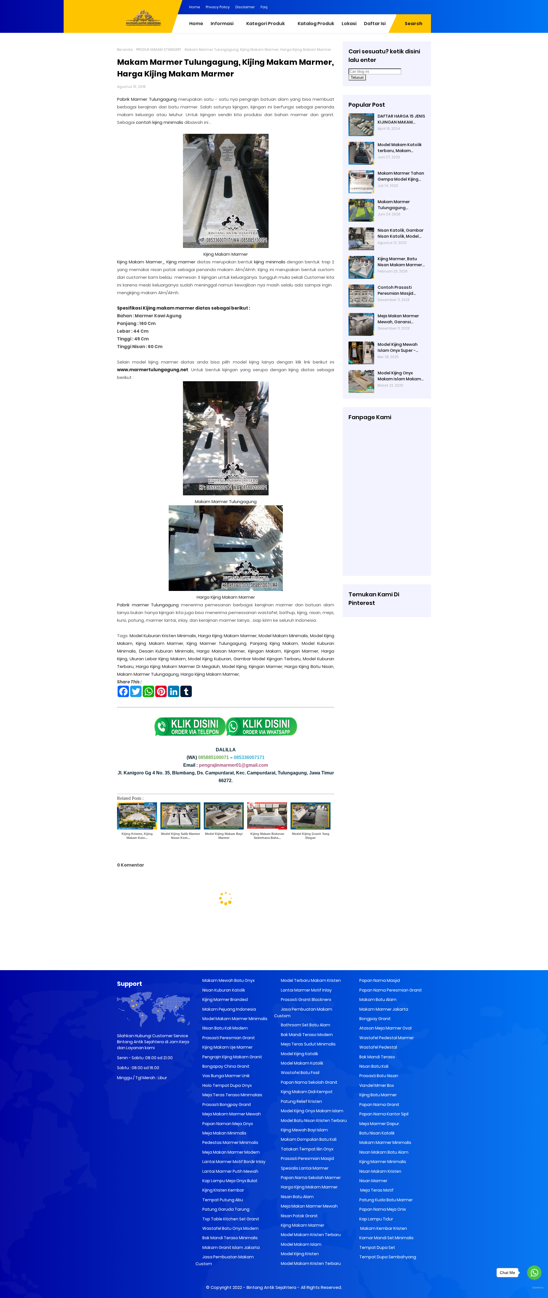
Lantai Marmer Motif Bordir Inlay (233, 1161)
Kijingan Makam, (265, 651)
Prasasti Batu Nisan (378, 1076)
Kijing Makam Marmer (226, 254)
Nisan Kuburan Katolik (223, 990)
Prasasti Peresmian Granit (228, 1038)
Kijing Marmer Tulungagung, (217, 643)
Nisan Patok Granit (299, 1216)
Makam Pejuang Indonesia (229, 1009)
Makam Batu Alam (377, 999)
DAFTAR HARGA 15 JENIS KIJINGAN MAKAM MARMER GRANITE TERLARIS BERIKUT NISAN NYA (401, 119)
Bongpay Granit (374, 1019)
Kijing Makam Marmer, (160, 643)
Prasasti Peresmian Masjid (307, 1158)
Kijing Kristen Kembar (223, 1190)
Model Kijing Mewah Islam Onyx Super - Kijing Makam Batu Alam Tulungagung (398, 348)
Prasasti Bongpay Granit (226, 1104)
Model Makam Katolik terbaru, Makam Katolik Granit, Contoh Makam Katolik (401, 148)
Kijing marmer (180, 262)
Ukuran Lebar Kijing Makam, (158, 659)
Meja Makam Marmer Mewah (231, 1114)
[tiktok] (426, 6)
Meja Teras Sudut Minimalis (308, 1044)
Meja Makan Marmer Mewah (309, 1206)
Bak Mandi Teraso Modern (306, 1034)
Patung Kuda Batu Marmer (385, 1200)
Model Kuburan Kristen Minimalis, (163, 636)
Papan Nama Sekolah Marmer (310, 1177)
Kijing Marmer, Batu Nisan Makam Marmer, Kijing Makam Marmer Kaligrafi (400, 262)
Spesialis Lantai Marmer (304, 1168)
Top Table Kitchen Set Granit (230, 1219)
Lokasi (349, 23)
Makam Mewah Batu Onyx (228, 980)
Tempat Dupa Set (376, 1247)
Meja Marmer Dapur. (379, 1124)
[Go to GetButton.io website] (534, 1288)
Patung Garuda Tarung (225, 1209)
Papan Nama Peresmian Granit (390, 990)
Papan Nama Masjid (379, 980)
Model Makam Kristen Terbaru (310, 1235)
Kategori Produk (265, 23)
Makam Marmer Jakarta (383, 1009)
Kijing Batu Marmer (377, 1095)
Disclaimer (245, 7)
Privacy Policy (218, 7)
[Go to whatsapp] (534, 1272)
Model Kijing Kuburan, (210, 659)
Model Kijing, (234, 666)
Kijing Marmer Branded (225, 999)
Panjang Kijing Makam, (274, 643)
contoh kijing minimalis (159, 122)
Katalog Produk (316, 23)
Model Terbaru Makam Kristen (310, 980)
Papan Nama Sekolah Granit (308, 1082)
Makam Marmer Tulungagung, (148, 674)
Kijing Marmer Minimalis (382, 1161)
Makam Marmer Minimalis (384, 1142)
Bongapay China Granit (225, 1066)
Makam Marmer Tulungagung (226, 501)
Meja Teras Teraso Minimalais (232, 1095)
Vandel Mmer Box (376, 1085)
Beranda (125, 49)
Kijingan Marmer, (301, 651)
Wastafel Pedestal (377, 1047)
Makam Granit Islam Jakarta (231, 1247)
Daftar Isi (375, 23)
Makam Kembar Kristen (382, 1228)
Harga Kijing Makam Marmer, (227, 636)
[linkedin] (392, 6)
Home (194, 7)
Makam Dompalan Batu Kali (308, 1139)
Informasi (222, 23)
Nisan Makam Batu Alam (383, 1152)
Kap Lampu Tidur (375, 1219)
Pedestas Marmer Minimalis (230, 1142)
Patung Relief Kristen (301, 1101)
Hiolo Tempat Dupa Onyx (227, 1085)
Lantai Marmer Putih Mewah (230, 1171)
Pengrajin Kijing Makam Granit (232, 1057)
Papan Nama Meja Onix (382, 1209)
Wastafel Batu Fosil (299, 1072)
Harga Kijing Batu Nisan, (309, 666)
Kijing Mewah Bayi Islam (304, 1130)
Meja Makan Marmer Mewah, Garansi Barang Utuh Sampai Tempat (399, 319)
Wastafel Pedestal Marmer (386, 1038)
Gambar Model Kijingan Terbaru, (267, 659)
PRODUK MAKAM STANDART (158, 49)
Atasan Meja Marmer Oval (385, 1028)
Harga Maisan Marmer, (221, 651)
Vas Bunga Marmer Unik (226, 1076)
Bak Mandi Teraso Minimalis (230, 1238)
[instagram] (415, 6)
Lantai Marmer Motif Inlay (306, 990)
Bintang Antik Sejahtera (271, 1287)
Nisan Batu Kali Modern (225, 1028)
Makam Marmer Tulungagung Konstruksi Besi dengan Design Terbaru (394, 205)
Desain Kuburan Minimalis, (167, 651)
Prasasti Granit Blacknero (305, 999)
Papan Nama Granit (378, 1104)
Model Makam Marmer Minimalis (235, 1019)
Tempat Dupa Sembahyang (387, 1257)
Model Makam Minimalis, (284, 636)
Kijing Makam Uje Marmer (227, 1047)
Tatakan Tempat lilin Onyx (306, 1149)
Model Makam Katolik (301, 1063)
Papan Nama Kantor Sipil (383, 1114)
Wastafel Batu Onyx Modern (230, 1228)
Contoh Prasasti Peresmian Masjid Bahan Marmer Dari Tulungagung (397, 290)
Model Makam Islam (300, 1244)
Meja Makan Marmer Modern (231, 1152)
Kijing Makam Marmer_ (141, 262)
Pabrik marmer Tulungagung (148, 605)
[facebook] (381, 6)
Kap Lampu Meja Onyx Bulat (229, 1181)
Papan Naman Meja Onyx (227, 1124)
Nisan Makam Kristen (379, 1171)
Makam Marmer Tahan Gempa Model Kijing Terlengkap (401, 176)
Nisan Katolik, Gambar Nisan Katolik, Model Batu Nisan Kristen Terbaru (401, 233)
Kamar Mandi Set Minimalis (386, 1238)
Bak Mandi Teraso (376, 1057)
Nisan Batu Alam (297, 1197)
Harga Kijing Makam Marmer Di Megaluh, (178, 666)
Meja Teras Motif (376, 1190)
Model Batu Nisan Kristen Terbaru (313, 1120)
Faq (264, 7)
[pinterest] (369, 6)
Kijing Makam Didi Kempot (306, 1092)
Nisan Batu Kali (373, 1066)
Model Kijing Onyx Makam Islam (311, 1111)
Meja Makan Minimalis (224, 1133)
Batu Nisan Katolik (376, 1133)
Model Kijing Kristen (299, 1254)
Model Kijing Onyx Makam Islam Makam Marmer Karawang (399, 376)
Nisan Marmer (372, 1181)
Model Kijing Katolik (299, 1054)
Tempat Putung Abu (222, 1200)
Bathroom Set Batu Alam (305, 1025)
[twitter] (404, 6)
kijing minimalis (269, 262)
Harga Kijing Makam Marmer (226, 597)
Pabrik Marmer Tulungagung (147, 99)
